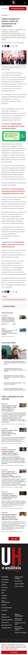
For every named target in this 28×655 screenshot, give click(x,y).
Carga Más (14, 539)
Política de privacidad (11, 649)
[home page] (14, 3)
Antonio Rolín (9, 306)
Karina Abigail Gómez (20, 424)
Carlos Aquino (14, 324)
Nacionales (5, 15)
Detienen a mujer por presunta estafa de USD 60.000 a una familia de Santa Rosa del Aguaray (8, 319)
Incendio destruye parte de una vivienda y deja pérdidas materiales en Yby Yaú (15, 370)
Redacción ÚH (18, 443)
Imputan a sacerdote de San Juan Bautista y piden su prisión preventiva (14, 389)
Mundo (3, 329)
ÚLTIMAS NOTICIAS (17, 8)
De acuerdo (14, 652)
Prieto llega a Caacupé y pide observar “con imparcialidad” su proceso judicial (9, 408)
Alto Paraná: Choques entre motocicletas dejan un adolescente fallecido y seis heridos (10, 517)
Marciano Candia (19, 465)
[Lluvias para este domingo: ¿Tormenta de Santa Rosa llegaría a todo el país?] (22, 493)
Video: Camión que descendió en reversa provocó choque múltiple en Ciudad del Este (11, 474)
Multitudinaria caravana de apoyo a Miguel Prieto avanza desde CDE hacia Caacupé (14, 377)
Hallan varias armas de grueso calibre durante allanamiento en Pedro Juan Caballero (10, 452)
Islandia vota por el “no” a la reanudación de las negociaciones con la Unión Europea (9, 332)
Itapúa (5, 296)
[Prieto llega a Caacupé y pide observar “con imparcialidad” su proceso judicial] (22, 405)
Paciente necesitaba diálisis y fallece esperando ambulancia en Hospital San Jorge (15, 363)
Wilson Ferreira (19, 487)
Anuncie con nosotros (19, 577)
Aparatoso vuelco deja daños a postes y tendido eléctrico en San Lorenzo (9, 432)
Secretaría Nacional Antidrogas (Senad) (14, 299)
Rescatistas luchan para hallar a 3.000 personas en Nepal (15, 383)
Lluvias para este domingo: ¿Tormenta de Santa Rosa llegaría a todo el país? (9, 496)
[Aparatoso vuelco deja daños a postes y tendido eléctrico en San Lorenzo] (22, 430)
